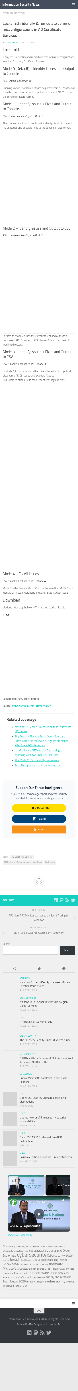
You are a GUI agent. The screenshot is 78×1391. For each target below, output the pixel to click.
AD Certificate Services (22, 857)
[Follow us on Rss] (67, 900)
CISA (43, 1246)
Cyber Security (28, 1036)
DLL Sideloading (27, 1260)
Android (19, 1246)
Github (37, 1260)
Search (6, 943)
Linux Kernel (42, 1264)
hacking (53, 1259)
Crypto (41, 829)
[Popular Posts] (39, 969)
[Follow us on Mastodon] (61, 900)
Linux (23, 1017)
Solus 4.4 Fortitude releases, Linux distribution (46, 1157)
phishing (51, 1268)
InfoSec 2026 (10, 1264)
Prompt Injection (21, 1273)
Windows (25, 978)
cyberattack (36, 1250)
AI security (10, 1246)
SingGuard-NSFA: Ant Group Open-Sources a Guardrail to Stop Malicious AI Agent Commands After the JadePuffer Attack (41, 741)
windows (70, 1281)
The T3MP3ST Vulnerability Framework (37, 760)
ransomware (39, 1273)
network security (24, 1269)
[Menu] (73, 4)
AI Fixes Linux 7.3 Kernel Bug (36, 1021)
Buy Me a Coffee (41, 808)
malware (56, 1264)
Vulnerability (27, 1054)
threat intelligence (36, 1281)
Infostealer (23, 1264)
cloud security (52, 1246)
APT (30, 1246)
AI (4, 1246)
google (45, 1259)
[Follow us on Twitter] (73, 900)
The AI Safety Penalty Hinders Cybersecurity (45, 1040)
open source (37, 1268)
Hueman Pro (55, 1324)
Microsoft (9, 1269)
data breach (11, 1259)
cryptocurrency (22, 1251)
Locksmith (50, 862)
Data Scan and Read (34, 1202)
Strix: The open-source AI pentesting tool (38, 765)
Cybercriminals (28, 998)
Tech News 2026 (14, 1281)
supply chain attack (58, 1277)
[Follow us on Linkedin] (56, 900)
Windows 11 (9, 1285)
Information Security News (21, 4)
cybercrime (53, 1250)
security (18, 1277)
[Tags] (63, 969)
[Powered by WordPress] (30, 1324)
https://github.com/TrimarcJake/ (31, 706)
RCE (52, 1273)
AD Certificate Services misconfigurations (23, 862)
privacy (61, 1268)
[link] (13, 1202)
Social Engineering (33, 1277)
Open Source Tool (14, 13)
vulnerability (55, 1281)
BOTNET (37, 1246)
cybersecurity (31, 1255)
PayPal (42, 818)
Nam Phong (12, 42)
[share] (63, 1200)
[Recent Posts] (15, 969)
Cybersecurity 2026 (60, 1255)
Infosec (63, 1259)
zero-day (22, 1285)
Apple (25, 1246)
